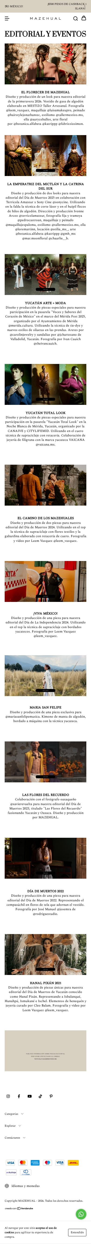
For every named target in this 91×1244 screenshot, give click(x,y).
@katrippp (49, 123)
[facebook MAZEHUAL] (18, 1096)
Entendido (77, 1232)
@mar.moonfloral (35, 238)
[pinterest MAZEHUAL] (51, 1096)
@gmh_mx (68, 233)
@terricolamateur (31, 215)
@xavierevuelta (21, 804)
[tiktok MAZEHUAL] (40, 1096)
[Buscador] (75, 18)
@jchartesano (67, 334)
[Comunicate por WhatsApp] (81, 1214)
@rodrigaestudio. (45, 913)
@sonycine (60, 202)
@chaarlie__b (58, 238)
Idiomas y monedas (25, 1185)
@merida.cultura (20, 325)
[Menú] (7, 18)
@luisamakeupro (59, 110)
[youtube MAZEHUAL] (29, 1096)
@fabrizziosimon (70, 123)
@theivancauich (45, 343)
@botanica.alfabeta (27, 123)
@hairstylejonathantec (23, 114)
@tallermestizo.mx (69, 114)
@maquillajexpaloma (21, 224)
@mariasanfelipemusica (22, 716)
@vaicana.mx (45, 444)
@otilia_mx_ (59, 229)
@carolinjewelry (21, 334)
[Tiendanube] (19, 1209)
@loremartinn (25, 229)
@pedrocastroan (29, 220)
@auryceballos (40, 119)
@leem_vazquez (17, 110)
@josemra (64, 909)
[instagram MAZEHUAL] (8, 1096)
